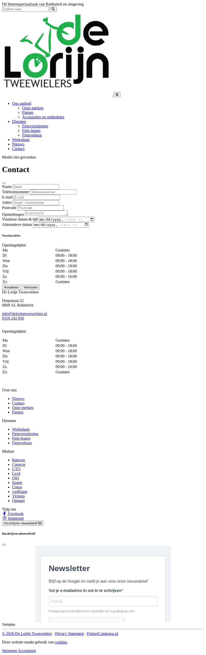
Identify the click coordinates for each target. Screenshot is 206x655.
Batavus (18, 460)
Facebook (15, 514)
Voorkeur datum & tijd (20, 219)
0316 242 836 (13, 318)
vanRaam (19, 491)
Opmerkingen (13, 214)
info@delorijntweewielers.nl (24, 314)
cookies (61, 642)
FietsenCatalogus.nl (102, 633)
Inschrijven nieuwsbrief (21, 523)
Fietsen (27, 112)
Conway (19, 464)
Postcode (9, 208)
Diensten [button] (19, 121)
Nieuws (18, 144)
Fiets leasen (31, 130)
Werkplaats (21, 139)
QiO (15, 478)
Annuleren (11, 287)
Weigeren (9, 650)
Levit (16, 473)
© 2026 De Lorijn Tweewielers (27, 633)
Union (17, 487)
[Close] (4, 183)
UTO (16, 469)
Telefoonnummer (15, 192)
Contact (18, 148)
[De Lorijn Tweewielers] (58, 94)
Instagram (15, 518)
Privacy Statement (69, 633)
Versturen (30, 287)
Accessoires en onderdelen (43, 117)
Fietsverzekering (35, 126)
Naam (7, 186)
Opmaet (18, 500)
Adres (7, 202)
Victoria (18, 496)
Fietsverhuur (32, 135)
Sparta (17, 482)
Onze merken (32, 108)
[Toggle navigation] (117, 94)
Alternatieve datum (17, 224)
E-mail (7, 197)
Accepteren (27, 650)
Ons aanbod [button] (21, 103)
